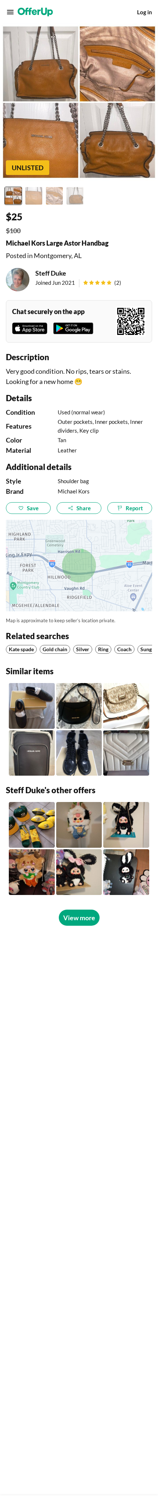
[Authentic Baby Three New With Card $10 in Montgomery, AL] (79, 825)
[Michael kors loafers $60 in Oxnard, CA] (32, 706)
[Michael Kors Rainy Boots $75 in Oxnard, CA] (79, 753)
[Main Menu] (10, 12)
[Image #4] (75, 196)
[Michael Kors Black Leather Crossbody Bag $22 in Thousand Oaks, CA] (79, 706)
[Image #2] (34, 196)
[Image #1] (13, 196)
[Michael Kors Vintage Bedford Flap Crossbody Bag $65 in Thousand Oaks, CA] (126, 706)
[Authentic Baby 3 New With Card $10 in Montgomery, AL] (126, 825)
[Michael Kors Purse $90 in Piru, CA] (126, 753)
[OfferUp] (35, 12)
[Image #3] (54, 196)
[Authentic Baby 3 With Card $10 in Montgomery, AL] (126, 872)
